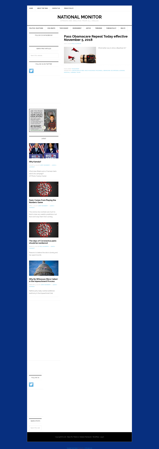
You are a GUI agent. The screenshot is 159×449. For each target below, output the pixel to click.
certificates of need (78, 70)
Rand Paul (67, 72)
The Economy (64, 28)
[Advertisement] (43, 89)
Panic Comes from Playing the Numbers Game (42, 201)
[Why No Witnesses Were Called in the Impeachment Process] (43, 269)
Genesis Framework (86, 437)
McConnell (99, 70)
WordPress (96, 437)
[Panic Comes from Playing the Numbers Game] (43, 190)
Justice (88, 28)
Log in (102, 437)
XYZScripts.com (88, 448)
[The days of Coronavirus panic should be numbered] (43, 231)
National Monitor (79, 17)
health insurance (90, 70)
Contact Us (56, 8)
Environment (77, 28)
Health (123, 28)
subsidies (73, 72)
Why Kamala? (35, 162)
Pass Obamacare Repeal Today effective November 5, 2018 (96, 38)
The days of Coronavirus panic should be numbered (42, 242)
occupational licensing (118, 70)
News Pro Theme (72, 437)
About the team (42, 8)
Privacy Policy (69, 8)
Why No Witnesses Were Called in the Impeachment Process (43, 280)
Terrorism (98, 28)
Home (31, 8)
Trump (78, 72)
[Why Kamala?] (43, 152)
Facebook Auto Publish (72, 448)
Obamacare (106, 70)
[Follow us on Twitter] (31, 71)
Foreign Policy (111, 28)
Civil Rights (51, 28)
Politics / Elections (36, 28)
